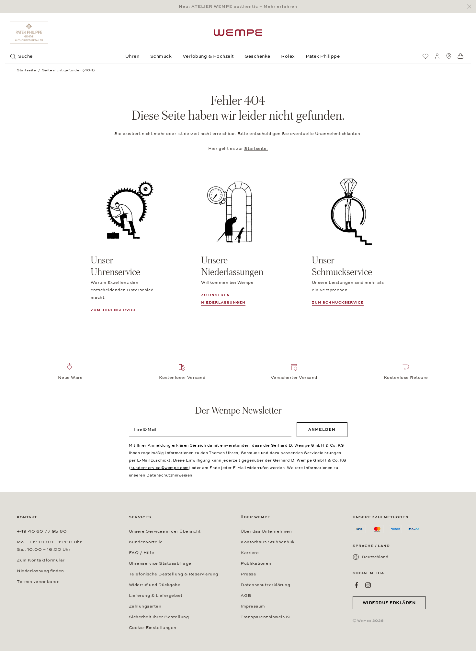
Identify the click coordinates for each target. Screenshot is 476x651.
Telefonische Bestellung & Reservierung (173, 574)
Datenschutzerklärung (265, 584)
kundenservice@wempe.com (159, 467)
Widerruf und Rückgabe (155, 584)
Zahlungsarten (145, 606)
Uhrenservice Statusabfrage (160, 563)
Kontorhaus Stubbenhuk (268, 542)
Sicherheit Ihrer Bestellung (159, 617)
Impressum (253, 606)
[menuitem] (425, 56)
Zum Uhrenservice (114, 310)
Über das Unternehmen (266, 531)
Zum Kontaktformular (41, 560)
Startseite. (256, 148)
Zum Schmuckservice (338, 302)
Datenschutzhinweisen (169, 475)
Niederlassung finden (40, 570)
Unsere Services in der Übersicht (165, 531)
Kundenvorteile (146, 542)
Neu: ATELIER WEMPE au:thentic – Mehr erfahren (238, 6)
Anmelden (321, 429)
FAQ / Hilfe (141, 552)
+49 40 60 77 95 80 (42, 531)
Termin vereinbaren (38, 581)
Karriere (250, 552)
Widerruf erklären (389, 602)
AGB (246, 595)
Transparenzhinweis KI (266, 617)
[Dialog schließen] (471, 6)
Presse (248, 574)
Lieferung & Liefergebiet (156, 595)
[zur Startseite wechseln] (238, 32)
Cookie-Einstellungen (152, 627)
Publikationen (256, 563)
